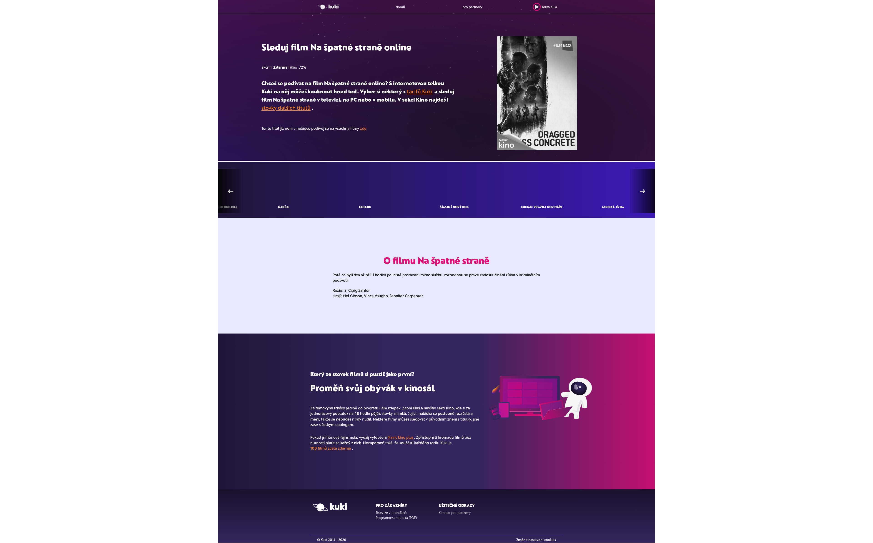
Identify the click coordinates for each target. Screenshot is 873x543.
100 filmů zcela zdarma (330, 448)
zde (363, 128)
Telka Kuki (549, 7)
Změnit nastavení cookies (536, 540)
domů (400, 7)
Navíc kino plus (400, 437)
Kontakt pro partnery (455, 513)
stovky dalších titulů (286, 107)
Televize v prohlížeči (391, 513)
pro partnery (472, 7)
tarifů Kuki (419, 91)
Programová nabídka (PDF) (396, 518)
